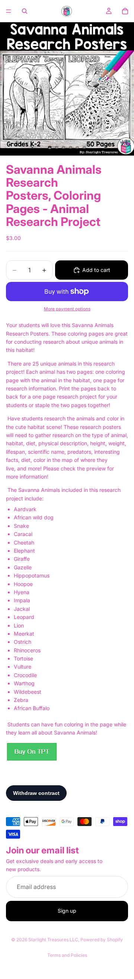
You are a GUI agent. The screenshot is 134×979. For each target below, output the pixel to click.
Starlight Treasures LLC (53, 939)
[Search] (24, 11)
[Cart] (125, 11)
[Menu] (8, 11)
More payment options (67, 309)
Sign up (67, 911)
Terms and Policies (67, 955)
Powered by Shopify (101, 939)
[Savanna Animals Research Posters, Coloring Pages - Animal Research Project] (31, 751)
